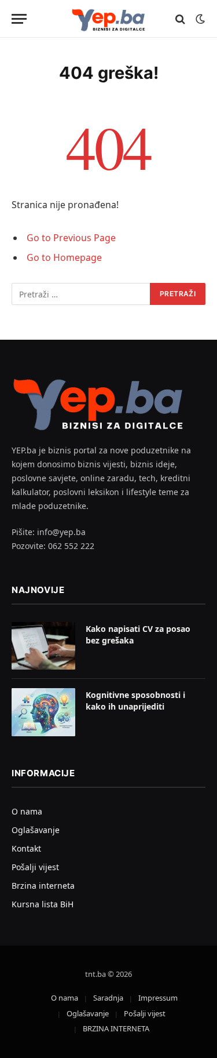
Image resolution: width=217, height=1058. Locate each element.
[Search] (180, 19)
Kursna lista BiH (42, 904)
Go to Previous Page (71, 237)
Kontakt (26, 848)
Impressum (158, 997)
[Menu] (19, 19)
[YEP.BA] (108, 19)
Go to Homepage (64, 257)
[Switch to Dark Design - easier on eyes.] (199, 19)
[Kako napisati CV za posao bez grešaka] (43, 646)
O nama (27, 811)
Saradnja (108, 997)
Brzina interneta (43, 885)
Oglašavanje (36, 829)
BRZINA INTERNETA (116, 1028)
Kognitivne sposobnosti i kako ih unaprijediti (135, 700)
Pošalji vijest (35, 866)
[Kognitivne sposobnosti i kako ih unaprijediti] (43, 712)
